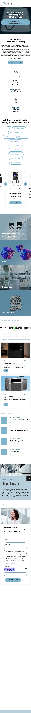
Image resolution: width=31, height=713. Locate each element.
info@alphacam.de (16, 558)
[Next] (26, 30)
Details (16, 202)
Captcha (6, 566)
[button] (26, 569)
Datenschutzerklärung (10, 563)
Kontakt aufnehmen (15, 62)
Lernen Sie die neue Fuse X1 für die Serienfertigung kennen (15, 22)
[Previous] (4, 30)
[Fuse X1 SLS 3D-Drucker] (15, 350)
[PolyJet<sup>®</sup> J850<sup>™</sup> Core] (15, 383)
